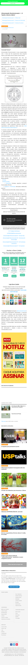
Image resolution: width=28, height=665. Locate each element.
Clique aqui (3, 421)
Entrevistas (17, 615)
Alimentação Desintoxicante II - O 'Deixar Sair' (11, 17)
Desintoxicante (4, 612)
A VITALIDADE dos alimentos (14, 233)
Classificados (3, 633)
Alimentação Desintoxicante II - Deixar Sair (14, 235)
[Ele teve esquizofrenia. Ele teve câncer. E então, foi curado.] (14, 522)
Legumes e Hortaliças (9, 186)
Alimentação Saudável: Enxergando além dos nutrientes (13, 468)
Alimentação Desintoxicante (9, 27)
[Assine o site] (14, 357)
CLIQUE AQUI (12, 3)
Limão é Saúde (4, 610)
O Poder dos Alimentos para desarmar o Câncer (13, 490)
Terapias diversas (18, 595)
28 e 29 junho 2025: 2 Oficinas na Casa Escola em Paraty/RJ (18, 406)
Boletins (2, 631)
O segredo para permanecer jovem (10, 446)
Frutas (4, 180)
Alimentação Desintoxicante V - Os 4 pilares (14, 246)
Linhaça (2, 615)
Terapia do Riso (18, 597)
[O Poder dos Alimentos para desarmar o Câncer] (14, 480)
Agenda (16, 616)
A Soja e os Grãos (4, 617)
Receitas (17, 602)
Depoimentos (17, 603)
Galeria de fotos (18, 605)
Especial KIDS (4, 614)
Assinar (5, 275)
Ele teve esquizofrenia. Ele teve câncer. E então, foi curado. (13, 533)
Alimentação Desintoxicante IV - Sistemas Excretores (13, 22)
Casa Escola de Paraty (16, 413)
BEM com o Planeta (5, 609)
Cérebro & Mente (18, 600)
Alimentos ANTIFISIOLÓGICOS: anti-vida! (11, 511)
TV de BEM (17, 618)
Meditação (17, 599)
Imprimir (26, 27)
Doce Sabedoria (18, 594)
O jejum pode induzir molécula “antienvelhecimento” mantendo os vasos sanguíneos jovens (12, 557)
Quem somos (17, 611)
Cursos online (4, 626)
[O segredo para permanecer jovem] (14, 436)
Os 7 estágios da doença (14, 231)
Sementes (8, 183)
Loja (2, 630)
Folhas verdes (6, 181)
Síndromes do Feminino (5, 619)
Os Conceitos (5, 26)
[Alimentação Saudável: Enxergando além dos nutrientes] (14, 457)
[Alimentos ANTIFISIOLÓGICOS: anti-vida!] (14, 501)
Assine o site (3, 628)
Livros (16, 613)
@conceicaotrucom (21, 311)
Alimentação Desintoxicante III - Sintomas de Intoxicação (13, 20)
